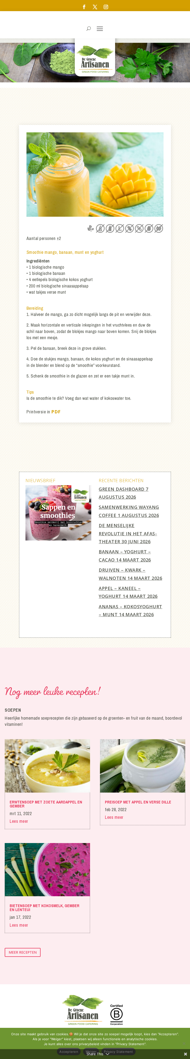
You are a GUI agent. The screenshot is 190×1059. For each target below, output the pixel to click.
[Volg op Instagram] (105, 6)
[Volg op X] (95, 6)
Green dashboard (121, 489)
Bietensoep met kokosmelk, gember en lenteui (44, 907)
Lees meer (19, 821)
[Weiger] (183, 1043)
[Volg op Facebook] (84, 6)
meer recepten (23, 952)
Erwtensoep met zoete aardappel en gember (46, 804)
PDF (56, 412)
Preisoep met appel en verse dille (138, 802)
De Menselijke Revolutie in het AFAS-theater (128, 533)
